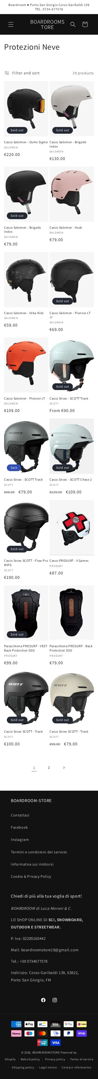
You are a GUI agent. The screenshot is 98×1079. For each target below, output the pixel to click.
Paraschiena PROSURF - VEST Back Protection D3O (25, 648)
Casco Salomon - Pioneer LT (24, 398)
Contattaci (20, 815)
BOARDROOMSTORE (46, 1052)
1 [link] (34, 767)
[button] (11, 24)
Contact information (76, 1067)
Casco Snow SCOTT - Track (23, 731)
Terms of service (81, 1059)
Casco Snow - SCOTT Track (69, 398)
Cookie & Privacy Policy (31, 876)
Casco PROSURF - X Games (69, 560)
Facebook (19, 827)
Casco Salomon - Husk (66, 227)
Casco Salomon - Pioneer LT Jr (70, 315)
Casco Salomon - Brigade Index (68, 144)
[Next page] (64, 768)
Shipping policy (23, 1067)
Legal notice (48, 1067)
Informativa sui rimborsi (32, 864)
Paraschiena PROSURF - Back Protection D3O (71, 648)
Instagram (20, 839)
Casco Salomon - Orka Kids (24, 313)
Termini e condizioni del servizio (39, 852)
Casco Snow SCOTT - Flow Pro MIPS (26, 562)
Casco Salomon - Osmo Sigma (26, 142)
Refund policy (30, 1059)
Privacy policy (55, 1059)
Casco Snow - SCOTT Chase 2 (71, 479)
